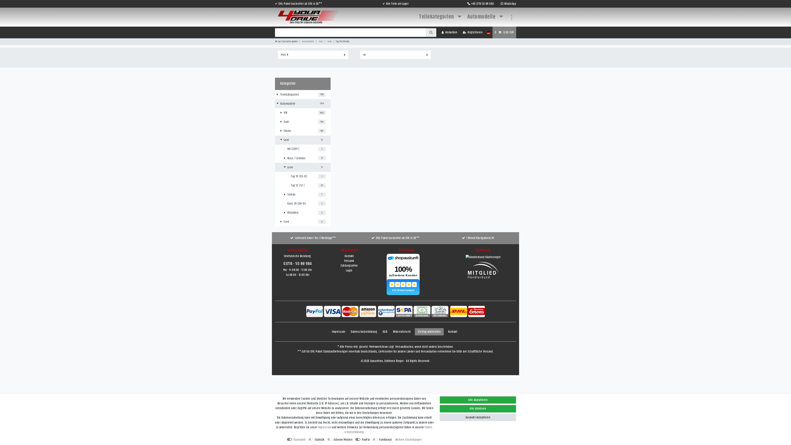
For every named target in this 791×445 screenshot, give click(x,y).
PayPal (366, 439)
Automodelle (482, 17)
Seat (320, 41)
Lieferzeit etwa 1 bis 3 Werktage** (315, 238)
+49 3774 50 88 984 (482, 3)
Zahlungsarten (349, 265)
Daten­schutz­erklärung (364, 331)
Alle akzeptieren (478, 400)
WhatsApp (510, 3)
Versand (349, 261)
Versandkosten (404, 346)
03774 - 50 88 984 (297, 263)
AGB (385, 331)
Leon (329, 41)
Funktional (385, 439)
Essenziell (299, 439)
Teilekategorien (437, 17)
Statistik (319, 439)
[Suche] (431, 32)
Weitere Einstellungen (408, 439)
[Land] (488, 32)
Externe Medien (343, 439)
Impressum (338, 331)
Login (349, 270)
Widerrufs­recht (402, 331)
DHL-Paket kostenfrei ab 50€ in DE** (398, 238)
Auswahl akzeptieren (478, 417)
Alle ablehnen (478, 408)
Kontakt (349, 256)
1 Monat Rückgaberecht (480, 238)
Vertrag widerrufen (429, 331)
